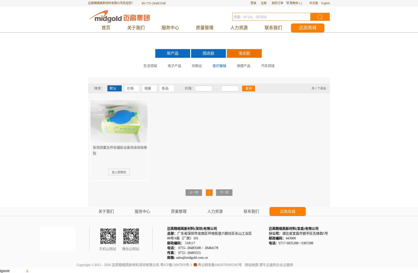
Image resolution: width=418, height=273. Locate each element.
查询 (248, 88)
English (325, 3)
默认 (113, 88)
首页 (106, 27)
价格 (130, 88)
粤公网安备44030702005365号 (220, 265)
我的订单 (277, 3)
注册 (264, 3)
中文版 (313, 3)
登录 (253, 3)
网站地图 (250, 265)
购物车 (294, 3)
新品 (165, 88)
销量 (147, 88)
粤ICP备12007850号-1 (176, 265)
